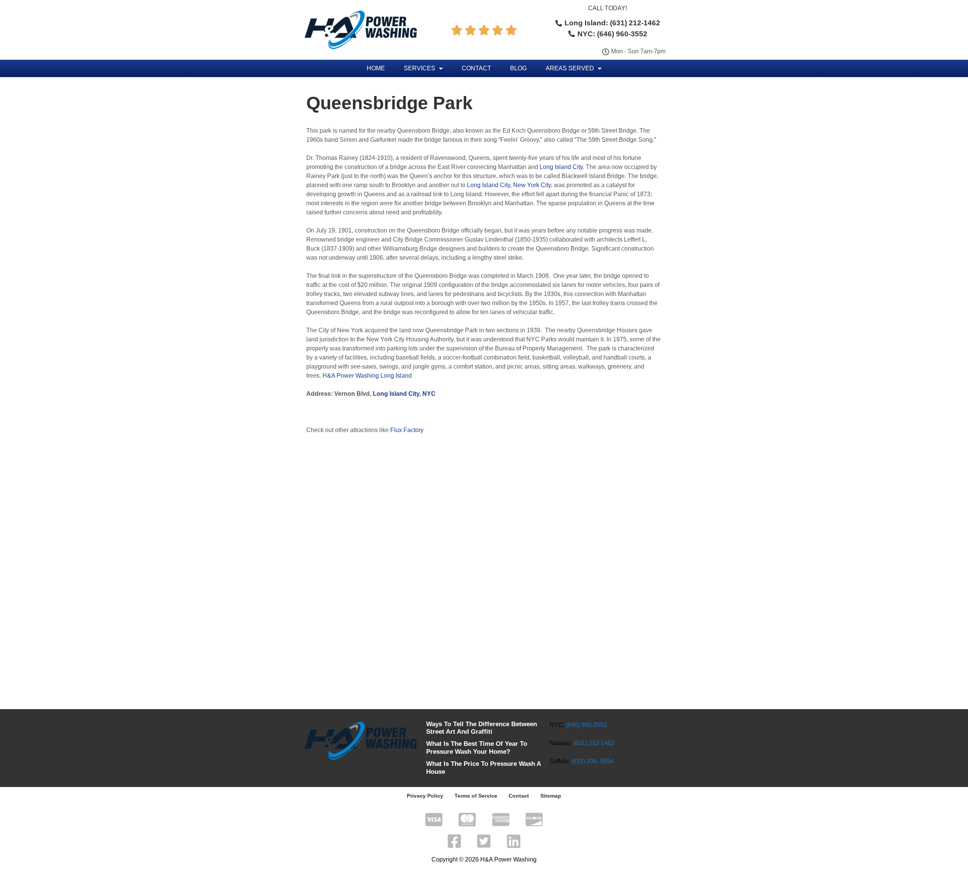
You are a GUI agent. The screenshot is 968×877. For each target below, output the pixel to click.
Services (419, 68)
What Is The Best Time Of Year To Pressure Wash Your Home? (476, 747)
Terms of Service (476, 796)
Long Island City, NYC (404, 393)
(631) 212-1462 (593, 743)
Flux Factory (407, 430)
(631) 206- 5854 (592, 761)
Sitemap (550, 796)
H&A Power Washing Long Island (367, 375)
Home (376, 68)
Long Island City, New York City (509, 185)
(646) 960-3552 (586, 725)
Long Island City (561, 167)
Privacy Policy (425, 796)
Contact (476, 68)
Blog (518, 68)
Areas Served (570, 68)
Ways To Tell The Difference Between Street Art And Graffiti (481, 728)
